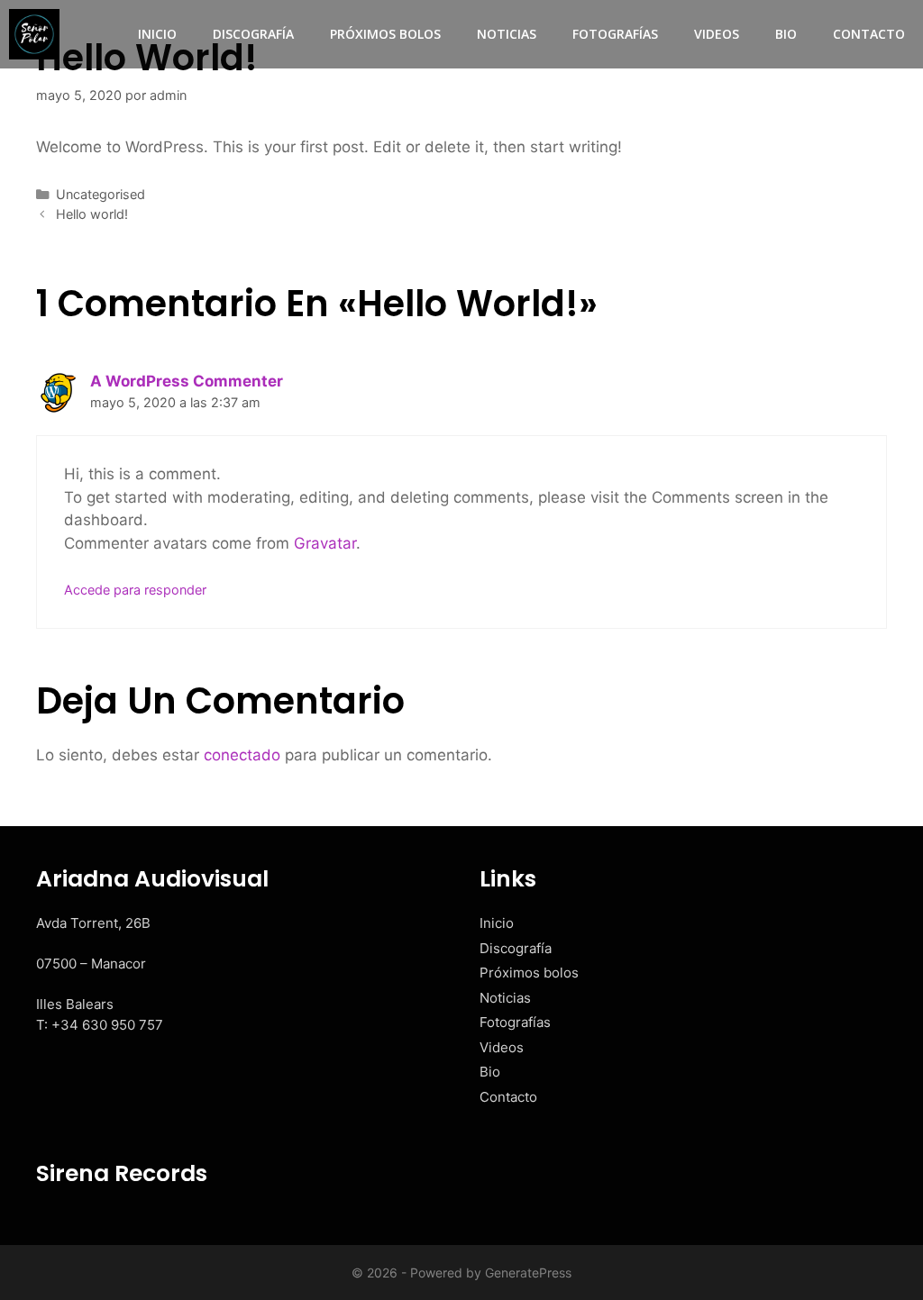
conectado (242, 755)
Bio (786, 33)
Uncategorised (100, 194)
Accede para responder (135, 589)
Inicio (157, 33)
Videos (716, 33)
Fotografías (615, 33)
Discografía (253, 33)
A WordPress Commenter (186, 381)
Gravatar (325, 543)
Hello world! (92, 214)
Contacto (869, 33)
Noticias (506, 33)
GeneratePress (528, 1272)
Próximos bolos (385, 33)
